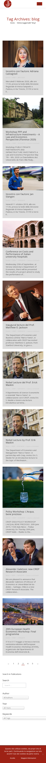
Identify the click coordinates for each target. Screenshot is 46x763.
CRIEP (14, 77)
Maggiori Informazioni (28, 758)
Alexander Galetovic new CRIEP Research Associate (22, 570)
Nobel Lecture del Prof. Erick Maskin (21, 383)
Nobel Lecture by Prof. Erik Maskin (21, 441)
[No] (43, 754)
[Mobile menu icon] (39, 3)
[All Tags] (23, 718)
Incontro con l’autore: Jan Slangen (19, 195)
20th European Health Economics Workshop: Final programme (21, 631)
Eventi (8, 77)
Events (8, 143)
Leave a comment (33, 143)
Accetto (12, 758)
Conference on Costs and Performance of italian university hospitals (19, 254)
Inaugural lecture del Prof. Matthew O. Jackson (20, 326)
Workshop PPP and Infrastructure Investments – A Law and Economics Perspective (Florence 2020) (23, 135)
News (7, 446)
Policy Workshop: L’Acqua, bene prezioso (20, 513)
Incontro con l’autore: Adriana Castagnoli (22, 72)
